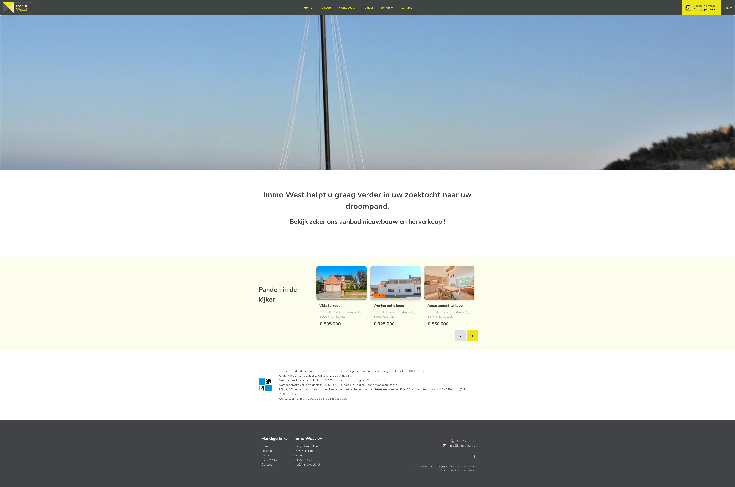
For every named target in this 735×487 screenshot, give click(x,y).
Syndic (385, 8)
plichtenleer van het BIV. (388, 389)
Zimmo (472, 466)
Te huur (368, 8)
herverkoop (425, 221)
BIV (349, 376)
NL (727, 8)
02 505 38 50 (319, 399)
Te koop (325, 8)
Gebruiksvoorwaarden (450, 469)
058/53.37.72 (303, 460)
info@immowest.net (306, 464)
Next (472, 335)
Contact (406, 8)
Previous (460, 335)
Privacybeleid (469, 469)
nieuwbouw (380, 221)
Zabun (464, 466)
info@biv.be (339, 399)
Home (308, 8)
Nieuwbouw (346, 8)
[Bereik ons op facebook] (474, 456)
